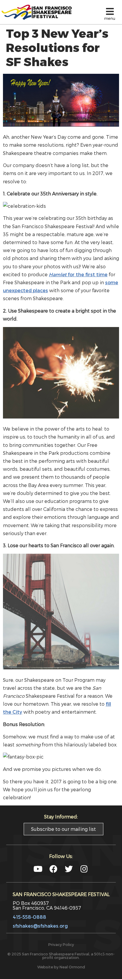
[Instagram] (84, 869)
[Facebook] (53, 869)
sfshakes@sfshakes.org (40, 926)
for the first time (78, 274)
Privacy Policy (61, 944)
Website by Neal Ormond (61, 967)
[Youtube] (38, 869)
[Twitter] (69, 869)
